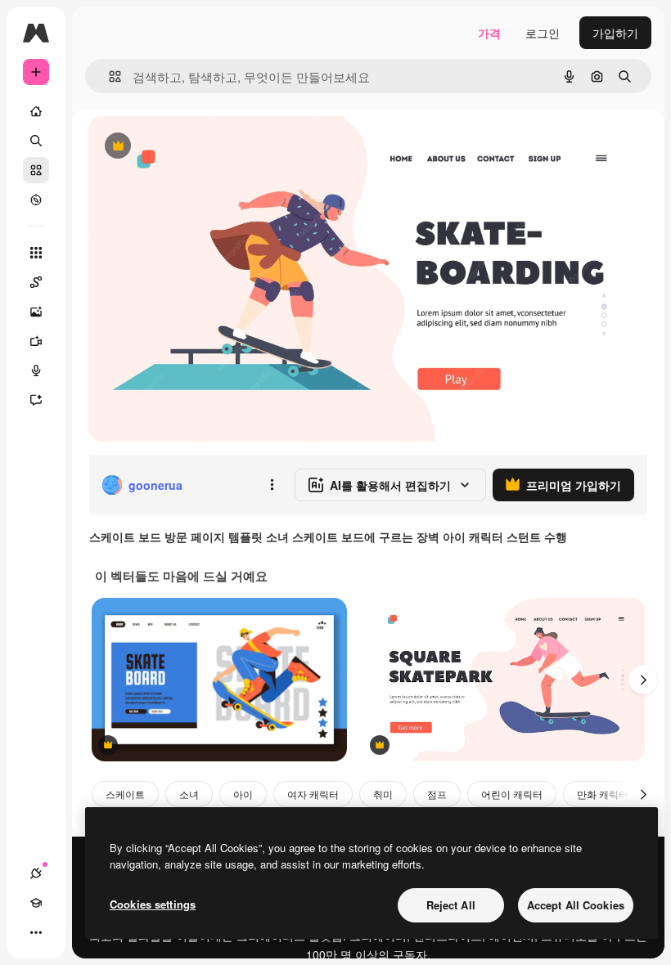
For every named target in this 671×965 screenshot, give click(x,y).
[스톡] (36, 170)
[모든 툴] (36, 253)
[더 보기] (36, 932)
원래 (182, 146)
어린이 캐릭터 (512, 794)
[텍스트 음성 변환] (36, 370)
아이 (243, 794)
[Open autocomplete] (108, 76)
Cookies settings (153, 904)
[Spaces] (36, 282)
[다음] (643, 679)
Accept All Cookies (575, 905)
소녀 (189, 794)
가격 (489, 33)
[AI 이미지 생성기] (36, 311)
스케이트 (125, 794)
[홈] (36, 111)
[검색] (36, 141)
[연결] (36, 873)
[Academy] (36, 903)
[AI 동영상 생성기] (36, 341)
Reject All (450, 905)
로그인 (542, 33)
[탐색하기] (36, 199)
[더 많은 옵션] (271, 485)
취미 (383, 794)
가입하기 (615, 33)
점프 (437, 794)
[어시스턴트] (36, 400)
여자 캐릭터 (313, 794)
